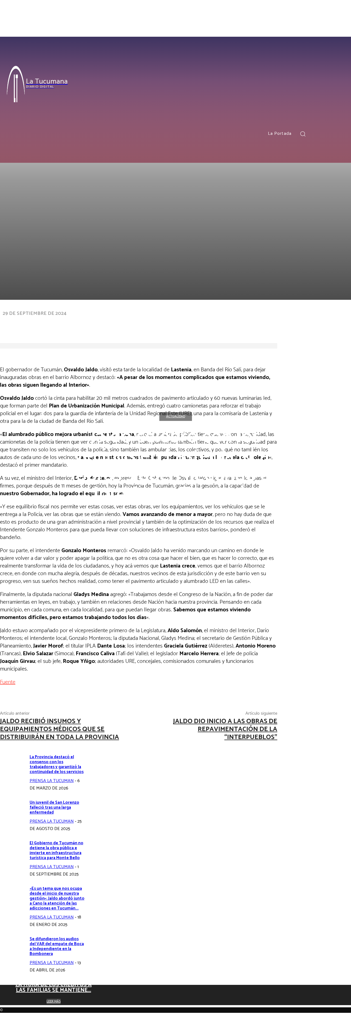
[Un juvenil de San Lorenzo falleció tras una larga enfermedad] (13, 813)
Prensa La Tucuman (52, 781)
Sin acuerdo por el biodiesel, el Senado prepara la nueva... (149, 961)
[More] (172, 324)
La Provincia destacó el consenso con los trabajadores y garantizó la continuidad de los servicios (57, 764)
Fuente (7, 682)
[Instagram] (328, 134)
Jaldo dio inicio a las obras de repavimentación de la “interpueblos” (225, 729)
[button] (302, 133)
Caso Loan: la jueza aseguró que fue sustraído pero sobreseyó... (245, 961)
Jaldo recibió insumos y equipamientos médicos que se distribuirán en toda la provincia (59, 729)
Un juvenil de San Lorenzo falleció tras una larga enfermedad (54, 807)
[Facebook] (318, 134)
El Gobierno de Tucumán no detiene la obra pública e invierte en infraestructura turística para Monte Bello (56, 850)
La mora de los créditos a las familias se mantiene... (53, 987)
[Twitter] (338, 134)
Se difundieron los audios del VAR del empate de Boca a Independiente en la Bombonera (57, 946)
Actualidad (175, 416)
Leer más (150, 977)
